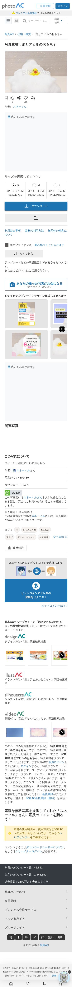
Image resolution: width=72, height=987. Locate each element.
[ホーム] (11, 983)
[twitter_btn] (11, 937)
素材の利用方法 (34, 230)
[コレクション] (44, 983)
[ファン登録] (28, 983)
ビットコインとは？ (53, 605)
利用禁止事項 (13, 230)
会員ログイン (57, 762)
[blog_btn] (34, 937)
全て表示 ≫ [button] (60, 536)
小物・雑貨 (24, 34)
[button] (45, 6)
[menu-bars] (8, 20)
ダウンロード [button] (39, 206)
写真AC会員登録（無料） (41, 798)
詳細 (54, 975)
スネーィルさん (32, 497)
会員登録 (47, 794)
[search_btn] (24, 21)
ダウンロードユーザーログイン (45, 847)
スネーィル (19, 106)
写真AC (9, 34)
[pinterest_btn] (26, 937)
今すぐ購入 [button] (26, 253)
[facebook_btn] (18, 937)
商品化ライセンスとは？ (49, 244)
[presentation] (62, 655)
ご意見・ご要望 (53, 937)
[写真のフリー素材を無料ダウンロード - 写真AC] (13, 6)
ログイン (26, 766)
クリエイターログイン (28, 851)
